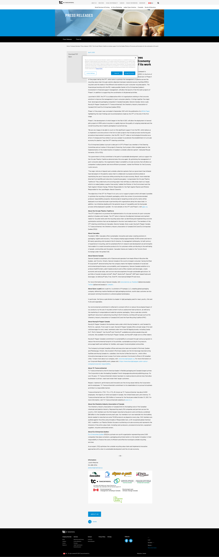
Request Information (131, 3)
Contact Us (90, 539)
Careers (122, 3)
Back (70, 57)
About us (94, 514)
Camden (144, 553)
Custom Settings (91, 73)
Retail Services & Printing (102, 7)
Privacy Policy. (99, 68)
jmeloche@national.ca (95, 468)
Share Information (152, 547)
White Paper (145, 111)
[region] (110, 67)
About (63, 539)
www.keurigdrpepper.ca (126, 359)
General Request (91, 541)
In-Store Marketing (116, 7)
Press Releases (67, 39)
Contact (90, 536)
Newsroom (142, 3)
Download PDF (73, 54)
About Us (94, 3)
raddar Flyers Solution (130, 7)
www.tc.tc (128, 400)
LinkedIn (110, 284)
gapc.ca (144, 207)
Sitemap (109, 536)
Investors (101, 3)
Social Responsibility (112, 3)
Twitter (90, 284)
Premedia (140, 7)
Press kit (78, 39)
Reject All (117, 73)
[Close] (135, 58)
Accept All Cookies (129, 73)
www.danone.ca (126, 282)
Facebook (135, 282)
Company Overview (66, 536)
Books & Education (150, 7)
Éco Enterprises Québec (96, 434)
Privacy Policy (102, 536)
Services (76, 536)
